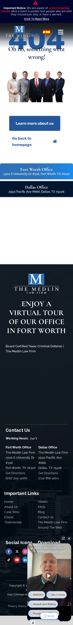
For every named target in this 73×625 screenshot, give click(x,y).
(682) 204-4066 (16, 478)
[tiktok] (9, 560)
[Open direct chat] (63, 538)
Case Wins (11, 512)
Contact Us (46, 517)
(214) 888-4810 (48, 478)
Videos (43, 502)
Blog (41, 512)
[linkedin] (25, 560)
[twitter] (17, 551)
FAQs (41, 507)
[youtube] (17, 560)
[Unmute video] (49, 576)
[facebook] (9, 551)
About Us (11, 507)
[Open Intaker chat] (33, 623)
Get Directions (15, 473)
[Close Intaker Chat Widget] (69, 538)
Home (8, 502)
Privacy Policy (17, 606)
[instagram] (25, 551)
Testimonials (13, 522)
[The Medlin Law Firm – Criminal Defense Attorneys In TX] (20, 27)
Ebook (8, 517)
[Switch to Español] (46, 32)
